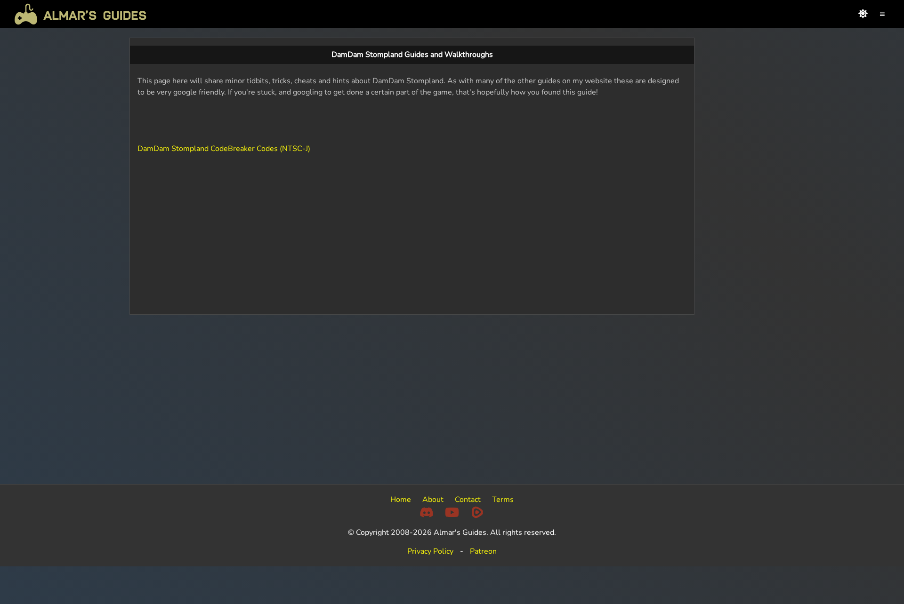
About (433, 499)
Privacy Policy (430, 551)
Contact (468, 499)
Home (400, 499)
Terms (503, 499)
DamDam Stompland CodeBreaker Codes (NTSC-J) (223, 148)
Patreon (483, 551)
